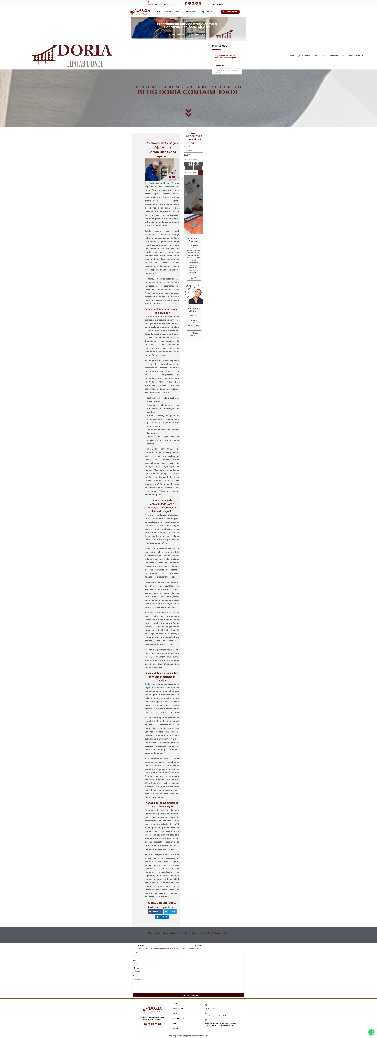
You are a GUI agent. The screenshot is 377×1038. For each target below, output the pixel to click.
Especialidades (190, 12)
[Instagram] (186, 3)
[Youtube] (196, 3)
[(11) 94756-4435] (206, 1005)
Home (159, 12)
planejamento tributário (167, 653)
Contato (209, 12)
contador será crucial (168, 612)
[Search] (200, 172)
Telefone (136, 968)
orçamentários (164, 577)
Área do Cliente (218, 5)
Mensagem (137, 976)
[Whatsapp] (200, 3)
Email (186, 155)
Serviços (178, 12)
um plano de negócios (156, 563)
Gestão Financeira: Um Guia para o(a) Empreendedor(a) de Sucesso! (162, 484)
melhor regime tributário (167, 566)
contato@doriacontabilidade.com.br (162, 5)
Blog (202, 12)
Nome (186, 147)
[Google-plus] (200, 168)
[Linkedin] (193, 3)
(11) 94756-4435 (211, 1008)
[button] (155, 911)
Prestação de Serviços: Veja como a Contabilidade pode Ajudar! (225, 57)
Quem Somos (168, 12)
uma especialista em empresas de (162, 186)
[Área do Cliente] (214, 1)
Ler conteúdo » (220, 65)
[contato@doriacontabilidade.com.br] (149, 1)
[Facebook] (189, 3)
